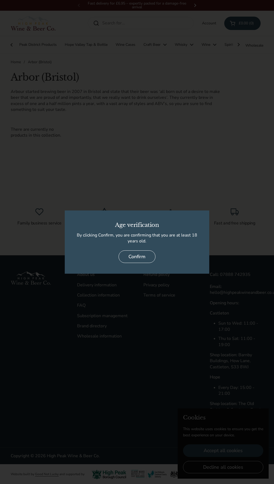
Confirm (137, 256)
